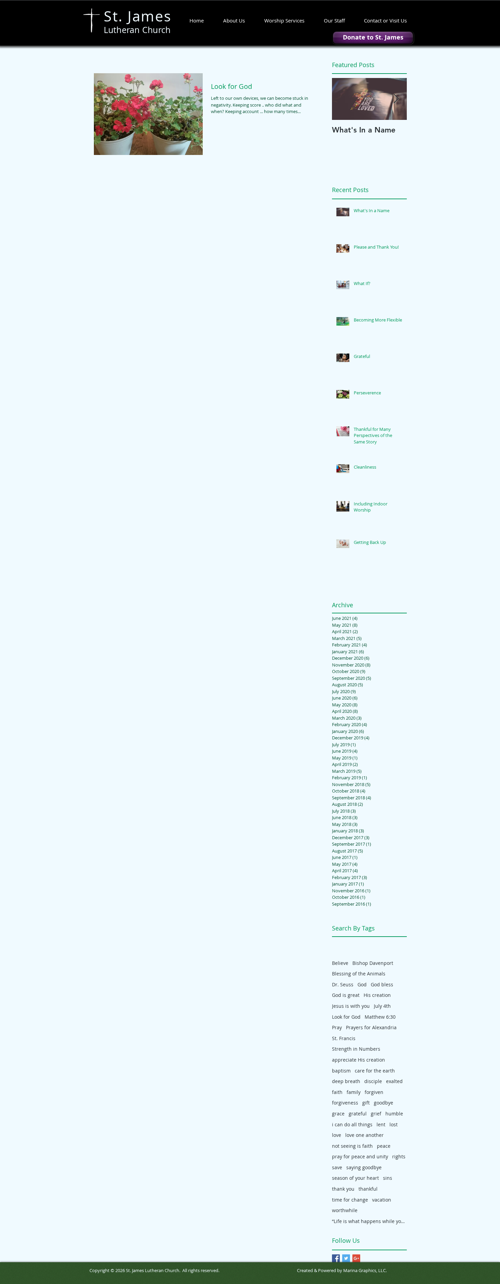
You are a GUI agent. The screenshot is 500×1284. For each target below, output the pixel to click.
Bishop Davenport (372, 963)
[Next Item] (396, 99)
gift (366, 1102)
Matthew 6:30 (380, 1017)
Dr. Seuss (342, 984)
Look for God (346, 1017)
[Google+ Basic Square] (356, 1258)
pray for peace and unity (360, 1156)
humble (394, 1113)
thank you (343, 1189)
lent (381, 1124)
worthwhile (344, 1210)
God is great (346, 995)
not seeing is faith (352, 1146)
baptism (341, 1070)
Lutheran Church (137, 29)
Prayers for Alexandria (371, 1027)
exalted (394, 1081)
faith (337, 1092)
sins (387, 1178)
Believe (340, 963)
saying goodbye (364, 1167)
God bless (382, 984)
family (354, 1092)
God (362, 984)
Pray (337, 1027)
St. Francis (343, 1038)
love (336, 1135)
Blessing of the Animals (358, 973)
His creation (377, 995)
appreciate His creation (358, 1059)
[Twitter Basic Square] (346, 1258)
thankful (368, 1189)
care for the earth (375, 1070)
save (337, 1167)
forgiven (374, 1092)
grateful (358, 1113)
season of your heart (355, 1178)
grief (376, 1113)
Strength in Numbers (356, 1049)
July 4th (382, 1006)
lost (393, 1124)
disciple (373, 1081)
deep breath (346, 1081)
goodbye (383, 1102)
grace (338, 1113)
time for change (350, 1199)
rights (398, 1156)
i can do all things (352, 1124)
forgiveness (345, 1102)
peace (383, 1146)
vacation (381, 1199)
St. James (138, 16)
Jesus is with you (351, 1006)
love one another (364, 1135)
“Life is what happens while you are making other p (369, 1221)
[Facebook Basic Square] (336, 1258)
